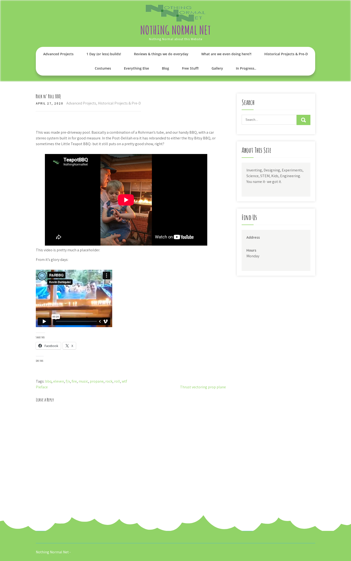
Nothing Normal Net (175, 29)
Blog (165, 68)
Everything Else (136, 68)
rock (108, 381)
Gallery (217, 68)
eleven (58, 381)
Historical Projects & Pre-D (286, 54)
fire (74, 381)
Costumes (103, 68)
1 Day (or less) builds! (103, 54)
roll (117, 381)
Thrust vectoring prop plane (203, 387)
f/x (68, 381)
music (83, 381)
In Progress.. (246, 68)
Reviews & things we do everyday (161, 54)
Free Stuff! (190, 68)
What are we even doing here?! (226, 54)
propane (97, 381)
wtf (124, 381)
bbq (48, 381)
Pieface (42, 387)
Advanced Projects (58, 54)
